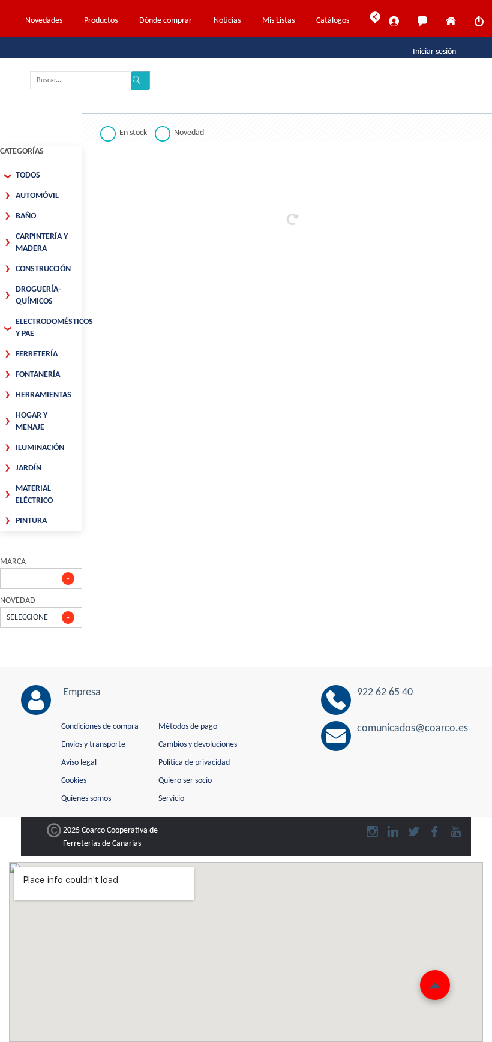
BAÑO (26, 216)
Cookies (73, 780)
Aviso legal (79, 762)
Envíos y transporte (93, 744)
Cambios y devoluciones (197, 744)
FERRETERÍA (37, 354)
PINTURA (31, 521)
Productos (101, 20)
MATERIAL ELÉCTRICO (34, 494)
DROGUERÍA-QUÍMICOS (38, 295)
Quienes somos (86, 798)
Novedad (189, 132)
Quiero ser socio (185, 780)
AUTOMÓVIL (37, 195)
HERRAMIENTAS (43, 395)
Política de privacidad (194, 762)
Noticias (227, 20)
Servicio (171, 798)
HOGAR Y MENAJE (31, 421)
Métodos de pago (187, 726)
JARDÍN (28, 468)
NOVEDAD (17, 600)
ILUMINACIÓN (40, 447)
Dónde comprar (165, 20)
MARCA (13, 561)
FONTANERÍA (38, 374)
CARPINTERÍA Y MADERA (42, 242)
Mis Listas (278, 20)
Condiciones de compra (100, 726)
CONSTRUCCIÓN (43, 269)
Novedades (43, 20)
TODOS (28, 175)
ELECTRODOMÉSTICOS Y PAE (49, 327)
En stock (133, 132)
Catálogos (332, 20)
